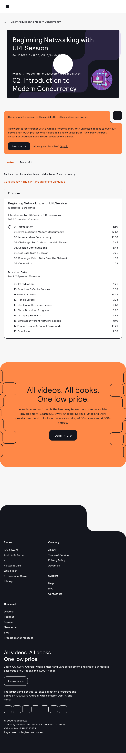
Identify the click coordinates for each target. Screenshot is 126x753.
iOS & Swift (11, 549)
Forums (8, 621)
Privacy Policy (56, 560)
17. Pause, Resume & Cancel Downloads (37, 325)
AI (5, 560)
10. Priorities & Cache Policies (32, 289)
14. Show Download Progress (31, 310)
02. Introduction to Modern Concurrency (39, 231)
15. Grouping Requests (27, 315)
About (52, 549)
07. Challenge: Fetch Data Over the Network (40, 258)
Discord (8, 611)
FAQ (50, 588)
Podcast (9, 616)
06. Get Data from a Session (31, 252)
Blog (6, 632)
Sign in (64, 146)
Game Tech (10, 570)
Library (8, 581)
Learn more (19, 146)
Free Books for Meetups (18, 637)
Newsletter (11, 627)
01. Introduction (23, 226)
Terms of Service (58, 554)
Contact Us (55, 593)
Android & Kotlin (14, 554)
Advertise (54, 565)
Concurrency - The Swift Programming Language (34, 181)
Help (51, 583)
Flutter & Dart (12, 565)
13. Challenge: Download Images (33, 304)
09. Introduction (24, 283)
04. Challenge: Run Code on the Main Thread (40, 242)
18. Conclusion (22, 331)
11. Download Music (25, 294)
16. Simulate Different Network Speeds (37, 320)
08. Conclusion (23, 263)
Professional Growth (16, 575)
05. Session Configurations (30, 247)
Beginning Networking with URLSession (37, 203)
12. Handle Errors (24, 299)
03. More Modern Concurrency (32, 237)
